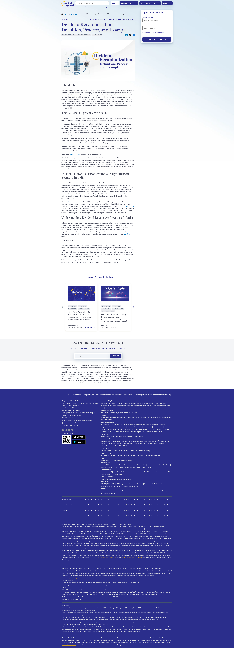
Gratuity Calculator (131, 429)
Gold (102, 467)
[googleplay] (79, 442)
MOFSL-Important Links (123, 484)
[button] (77, 3)
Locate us (117, 460)
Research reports (106, 451)
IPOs (144, 465)
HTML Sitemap (111, 493)
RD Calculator (124, 425)
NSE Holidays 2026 (106, 472)
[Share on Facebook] (134, 35)
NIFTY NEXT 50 (145, 417)
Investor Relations (137, 484)
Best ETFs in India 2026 (114, 474)
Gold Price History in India (133, 472)
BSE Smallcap (127, 417)
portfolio (127, 234)
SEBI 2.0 (143, 491)
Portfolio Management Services (123, 406)
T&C (164, 32)
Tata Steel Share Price (123, 441)
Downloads (129, 491)
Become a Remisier (154, 455)
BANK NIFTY (118, 417)
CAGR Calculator (120, 427)
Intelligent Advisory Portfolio (144, 403)
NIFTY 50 (103, 417)
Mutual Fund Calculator (134, 427)
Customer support (127, 460)
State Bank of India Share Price (141, 441)
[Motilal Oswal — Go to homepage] (67, 4)
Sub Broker (166, 465)
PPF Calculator (142, 429)
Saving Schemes (126, 479)
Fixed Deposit (138, 406)
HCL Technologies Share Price (140, 443)
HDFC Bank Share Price (108, 441)
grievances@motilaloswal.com (106, 557)
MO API (125, 436)
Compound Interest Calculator (140, 425)
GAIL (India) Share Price (159, 441)
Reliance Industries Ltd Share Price (111, 446)
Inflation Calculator (119, 432)
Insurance (108, 408)
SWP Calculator (158, 427)
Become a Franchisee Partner (122, 455)
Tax (102, 479)
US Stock (159, 465)
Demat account (75, 154)
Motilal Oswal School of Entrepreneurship (137, 451)
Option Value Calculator (145, 432)
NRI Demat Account (127, 403)
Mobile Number (147, 17)
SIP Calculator (105, 425)
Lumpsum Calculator (107, 427)
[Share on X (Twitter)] (130, 35)
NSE (105, 484)
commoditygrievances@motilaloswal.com (75, 578)
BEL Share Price (128, 446)
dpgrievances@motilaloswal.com (131, 557)
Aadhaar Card (115, 479)
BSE (102, 484)
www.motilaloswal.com (69, 645)
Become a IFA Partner (140, 455)
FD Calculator (115, 425)
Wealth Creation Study (130, 486)
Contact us (104, 460)
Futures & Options (136, 465)
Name (144, 25)
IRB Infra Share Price (123, 443)
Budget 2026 (105, 465)
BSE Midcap (136, 417)
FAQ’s (110, 460)
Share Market (105, 413)
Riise (130, 436)
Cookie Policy (156, 484)
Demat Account (124, 465)
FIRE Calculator (158, 432)
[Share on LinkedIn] (126, 35)
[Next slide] (133, 307)
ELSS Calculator (153, 429)
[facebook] (63, 430)
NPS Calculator (131, 432)
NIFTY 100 (165, 417)
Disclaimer (147, 484)
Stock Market (114, 465)
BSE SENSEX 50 (108, 420)
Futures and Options (130, 413)
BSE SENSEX (110, 417)
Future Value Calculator (115, 429)
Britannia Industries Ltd (158, 443)
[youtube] (69, 430)
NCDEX (113, 484)
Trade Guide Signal (116, 436)
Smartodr (137, 491)
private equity (69, 202)
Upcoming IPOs (105, 403)
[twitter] (66, 430)
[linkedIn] (72, 430)
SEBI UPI (165, 3)
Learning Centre (118, 451)
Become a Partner (127, 3)
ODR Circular (150, 491)
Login (114, 3)
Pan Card (107, 479)
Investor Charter (106, 491)
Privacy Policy (160, 491)
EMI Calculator (147, 427)
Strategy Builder (138, 436)
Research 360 (105, 436)
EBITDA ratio (129, 206)
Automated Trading (144, 467)
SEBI (108, 484)
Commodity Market (116, 413)
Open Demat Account (148, 3)
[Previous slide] (62, 307)
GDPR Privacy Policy (118, 491)
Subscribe (116, 356)
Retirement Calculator (158, 425)
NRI (105, 467)
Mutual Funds (116, 403)
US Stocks (157, 403)
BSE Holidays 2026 (118, 472)
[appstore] (79, 437)
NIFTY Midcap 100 (156, 417)
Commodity (111, 467)
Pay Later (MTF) (148, 406)
